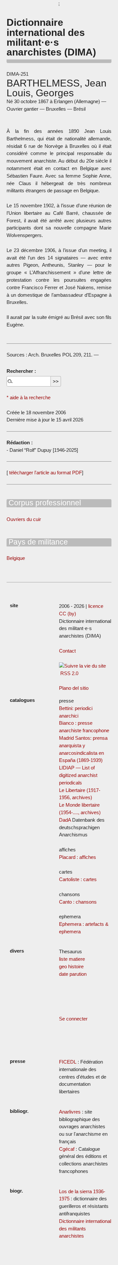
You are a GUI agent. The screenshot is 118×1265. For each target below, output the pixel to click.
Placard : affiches (77, 857)
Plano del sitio (73, 688)
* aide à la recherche (28, 397)
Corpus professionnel (44, 502)
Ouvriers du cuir (24, 519)
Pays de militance (37, 542)
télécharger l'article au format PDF (45, 472)
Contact (67, 651)
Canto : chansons (78, 902)
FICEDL (67, 1062)
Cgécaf (66, 1149)
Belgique (16, 558)
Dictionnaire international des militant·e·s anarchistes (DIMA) (51, 37)
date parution (73, 974)
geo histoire (71, 966)
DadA (65, 820)
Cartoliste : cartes (78, 879)
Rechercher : (21, 371)
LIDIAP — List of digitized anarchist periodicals (78, 775)
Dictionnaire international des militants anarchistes (85, 1228)
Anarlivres (70, 1112)
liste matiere (72, 959)
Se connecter (73, 1018)
